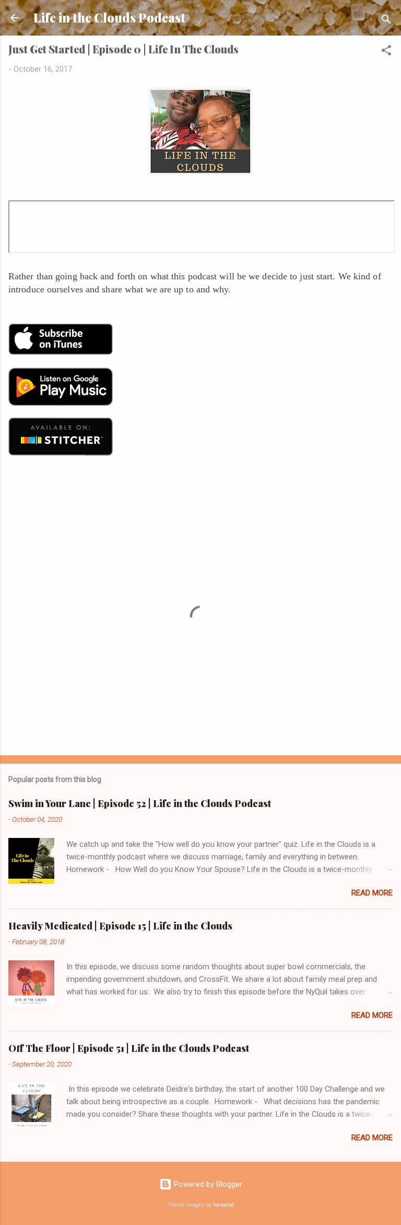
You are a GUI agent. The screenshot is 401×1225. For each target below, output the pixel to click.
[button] (386, 52)
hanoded (223, 1204)
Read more (372, 893)
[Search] (386, 21)
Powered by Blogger (207, 1184)
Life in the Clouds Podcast (109, 17)
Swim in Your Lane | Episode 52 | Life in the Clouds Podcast (139, 803)
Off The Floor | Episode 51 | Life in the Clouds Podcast (128, 1048)
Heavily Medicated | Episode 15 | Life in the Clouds (120, 926)
